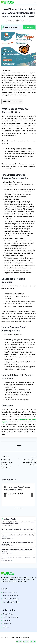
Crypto (29, 20)
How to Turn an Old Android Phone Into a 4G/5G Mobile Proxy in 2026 (17, 543)
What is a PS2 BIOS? (10, 592)
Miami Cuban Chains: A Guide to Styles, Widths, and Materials (17, 550)
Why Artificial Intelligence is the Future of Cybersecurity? (6, 462)
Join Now (30, 27)
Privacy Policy (8, 614)
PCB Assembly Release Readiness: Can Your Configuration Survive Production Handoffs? (18, 522)
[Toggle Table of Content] (19, 101)
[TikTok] (31, 641)
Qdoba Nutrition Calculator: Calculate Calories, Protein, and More (18, 535)
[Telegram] (27, 641)
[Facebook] (17, 641)
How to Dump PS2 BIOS (11, 602)
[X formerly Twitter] (34, 641)
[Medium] (24, 641)
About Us (6, 627)
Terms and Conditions (10, 617)
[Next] (32, 495)
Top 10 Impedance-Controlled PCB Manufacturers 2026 (18, 529)
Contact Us (7, 624)
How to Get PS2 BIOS (10, 595)
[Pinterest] (20, 641)
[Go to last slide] (5, 495)
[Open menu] (34, 2)
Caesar (10, 20)
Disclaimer (6, 620)
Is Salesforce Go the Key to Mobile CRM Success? (29, 461)
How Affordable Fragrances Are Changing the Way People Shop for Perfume (18, 558)
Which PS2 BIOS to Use (11, 599)
